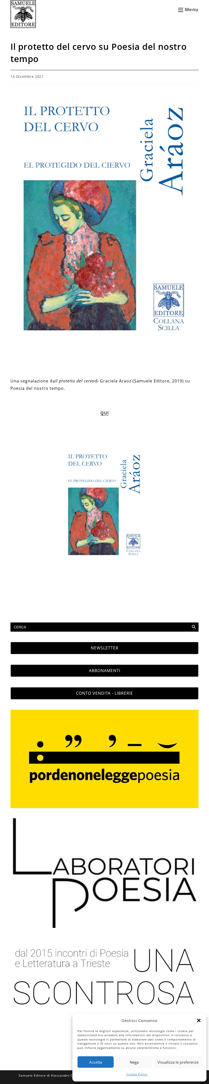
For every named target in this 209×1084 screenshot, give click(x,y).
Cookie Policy (137, 1074)
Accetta (95, 1062)
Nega (134, 1062)
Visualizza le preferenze (178, 1062)
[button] (198, 1020)
